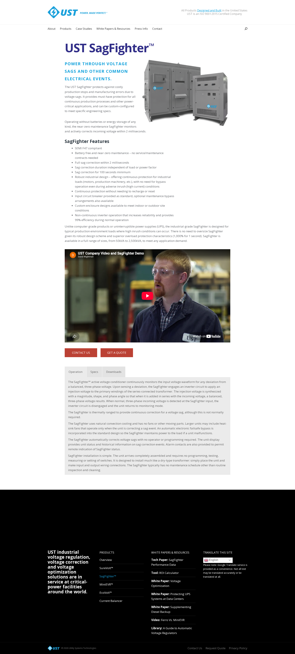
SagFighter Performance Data (167, 562)
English (213, 560)
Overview (106, 560)
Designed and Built (209, 10)
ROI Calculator (165, 573)
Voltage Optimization (166, 583)
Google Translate (227, 565)
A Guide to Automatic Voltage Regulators (171, 630)
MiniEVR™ (106, 584)
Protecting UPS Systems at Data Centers (170, 596)
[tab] (75, 372)
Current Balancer (111, 601)
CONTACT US (81, 353)
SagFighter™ (108, 576)
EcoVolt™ (106, 593)
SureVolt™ (106, 568)
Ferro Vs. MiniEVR (168, 620)
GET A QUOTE (116, 353)
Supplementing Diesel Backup (171, 609)
